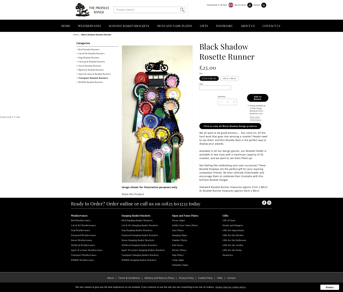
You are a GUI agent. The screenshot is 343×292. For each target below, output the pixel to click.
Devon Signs (178, 220)
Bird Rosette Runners (89, 49)
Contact (231, 277)
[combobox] (149, 10)
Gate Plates (178, 230)
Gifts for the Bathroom (234, 240)
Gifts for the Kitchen (233, 235)
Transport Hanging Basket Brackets (140, 255)
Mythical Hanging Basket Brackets (139, 245)
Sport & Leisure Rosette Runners (95, 74)
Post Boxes (177, 245)
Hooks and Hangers (233, 225)
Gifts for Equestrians (233, 230)
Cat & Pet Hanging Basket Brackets (140, 225)
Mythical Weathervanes (83, 245)
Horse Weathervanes (81, 240)
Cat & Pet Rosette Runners (92, 53)
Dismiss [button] (330, 287)
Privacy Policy (186, 277)
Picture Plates (179, 250)
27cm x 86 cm (209, 78)
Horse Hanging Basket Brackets (138, 240)
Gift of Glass (229, 220)
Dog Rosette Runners (89, 57)
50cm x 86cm (229, 78)
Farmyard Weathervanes (83, 235)
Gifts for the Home (232, 250)
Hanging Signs (179, 235)
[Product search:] (182, 10)
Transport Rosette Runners (93, 78)
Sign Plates (178, 255)
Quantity (221, 96)
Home (76, 34)
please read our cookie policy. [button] (230, 287)
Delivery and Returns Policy (159, 277)
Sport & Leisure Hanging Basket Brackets (143, 250)
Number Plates (179, 240)
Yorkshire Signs (180, 264)
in (264, 203)
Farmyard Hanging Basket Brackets (140, 235)
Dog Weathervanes (80, 230)
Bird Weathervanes (80, 220)
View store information (255, 118)
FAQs (220, 277)
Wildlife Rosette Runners (91, 82)
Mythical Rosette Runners (91, 69)
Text (201, 84)
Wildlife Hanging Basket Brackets (139, 260)
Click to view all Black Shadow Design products (230, 126)
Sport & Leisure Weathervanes (86, 250)
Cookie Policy (205, 277)
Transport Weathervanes (83, 255)
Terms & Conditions (129, 277)
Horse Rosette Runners (90, 65)
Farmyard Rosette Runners (92, 61)
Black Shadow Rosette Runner (96, 34)
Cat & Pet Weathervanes (83, 225)
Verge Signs (178, 260)
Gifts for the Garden (233, 245)
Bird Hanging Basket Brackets (137, 220)
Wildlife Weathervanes (82, 260)
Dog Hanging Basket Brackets (137, 230)
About (110, 277)
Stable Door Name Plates (185, 225)
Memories (228, 255)
